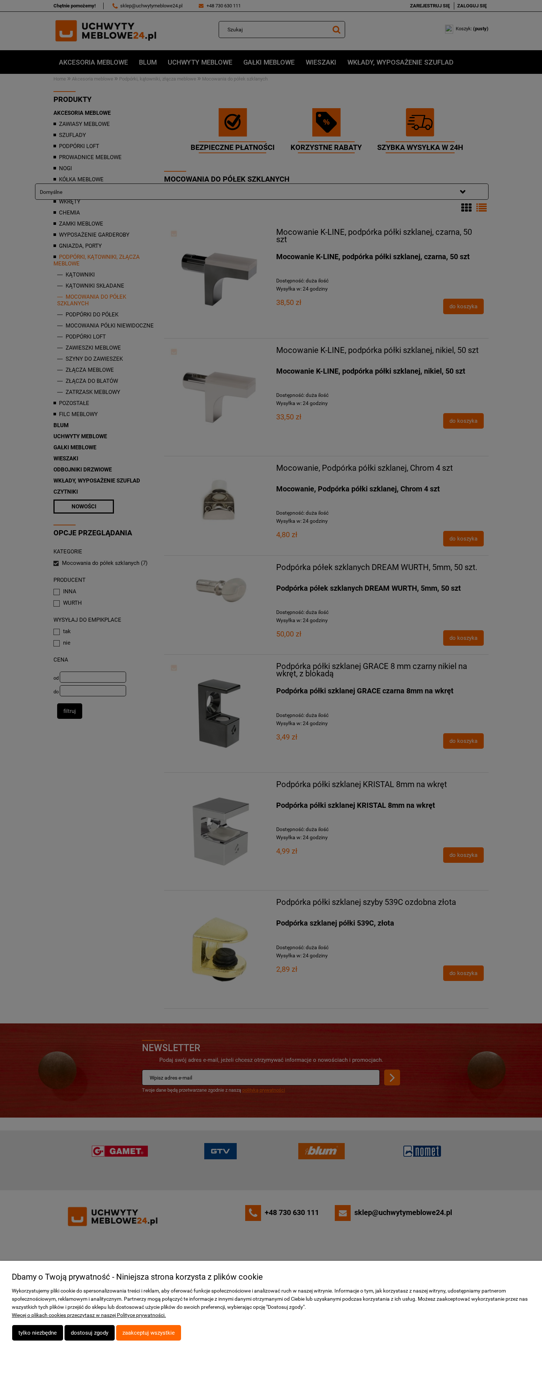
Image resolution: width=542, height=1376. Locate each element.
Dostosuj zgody (89, 1332)
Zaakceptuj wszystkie (148, 1332)
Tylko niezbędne (37, 1332)
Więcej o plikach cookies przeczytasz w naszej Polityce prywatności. (89, 1315)
